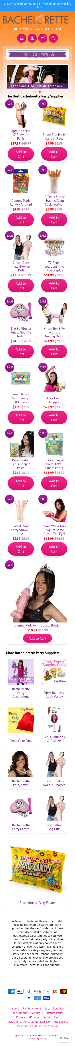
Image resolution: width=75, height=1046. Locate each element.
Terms (46, 1017)
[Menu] (21, 38)
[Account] (32, 38)
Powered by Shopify (37, 1038)
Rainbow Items (32, 1008)
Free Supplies (20, 1013)
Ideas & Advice (54, 1008)
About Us (38, 1013)
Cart (56, 1017)
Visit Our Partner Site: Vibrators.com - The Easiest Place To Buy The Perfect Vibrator (37, 1024)
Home (15, 1008)
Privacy (20, 1017)
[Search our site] (53, 38)
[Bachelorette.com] (37, 19)
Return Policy (55, 1013)
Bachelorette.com (36, 1035)
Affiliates (33, 1017)
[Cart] (42, 38)
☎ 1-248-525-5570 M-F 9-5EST (37, 29)
